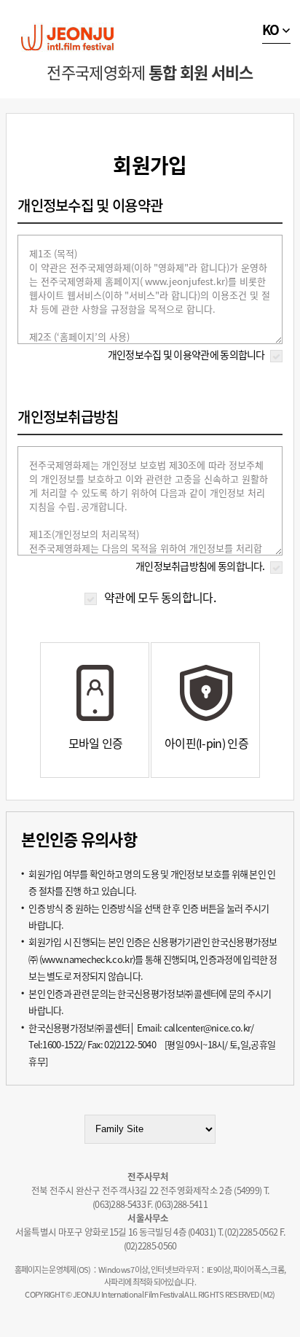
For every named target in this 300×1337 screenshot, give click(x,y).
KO (271, 29)
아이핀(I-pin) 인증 (206, 743)
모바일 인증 (95, 743)
